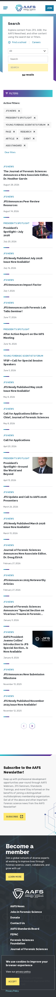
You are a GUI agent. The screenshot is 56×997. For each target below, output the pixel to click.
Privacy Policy (12, 991)
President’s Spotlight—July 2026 (13, 231)
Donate (15, 917)
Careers (36, 42)
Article (10, 139)
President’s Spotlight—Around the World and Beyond (15, 469)
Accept (12, 981)
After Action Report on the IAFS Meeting (23, 336)
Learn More (14, 877)
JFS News (11, 111)
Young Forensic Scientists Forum (25, 125)
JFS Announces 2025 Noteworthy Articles (24, 582)
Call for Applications (16, 440)
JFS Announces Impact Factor (22, 284)
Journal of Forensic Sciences (29, 949)
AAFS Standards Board (24, 928)
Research (26, 132)
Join (49, 8)
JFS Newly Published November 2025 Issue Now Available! (23, 702)
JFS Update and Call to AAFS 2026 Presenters (25, 498)
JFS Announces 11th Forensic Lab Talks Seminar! (24, 309)
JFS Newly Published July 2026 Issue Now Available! (23, 260)
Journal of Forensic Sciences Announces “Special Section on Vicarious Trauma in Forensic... (23, 610)
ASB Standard (14, 145)
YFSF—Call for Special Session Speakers (23, 362)
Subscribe (12, 817)
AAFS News (17, 906)
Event (27, 139)
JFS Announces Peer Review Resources (21, 203)
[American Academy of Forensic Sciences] (25, 8)
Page (8, 132)
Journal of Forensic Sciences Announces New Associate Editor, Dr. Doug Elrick (25, 553)
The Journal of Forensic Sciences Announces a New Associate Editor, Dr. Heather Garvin (26, 175)
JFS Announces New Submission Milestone (23, 676)
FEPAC (14, 934)
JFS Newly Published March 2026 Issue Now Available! (24, 525)
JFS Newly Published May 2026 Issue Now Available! (23, 389)
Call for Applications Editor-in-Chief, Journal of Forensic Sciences (26, 415)
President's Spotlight (19, 118)
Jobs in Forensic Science (26, 911)
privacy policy (23, 971)
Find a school (19, 42)
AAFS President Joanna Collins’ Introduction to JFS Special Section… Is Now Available (15, 644)
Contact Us (17, 923)
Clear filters (10, 152)
